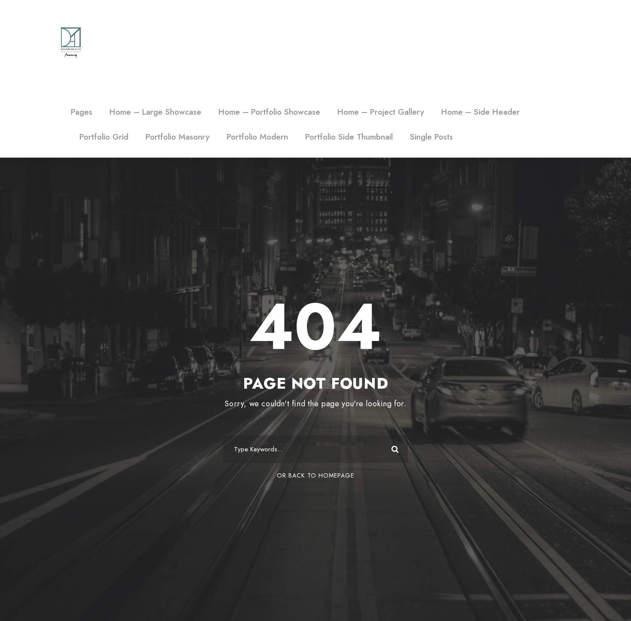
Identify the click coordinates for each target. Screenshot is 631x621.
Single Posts (431, 137)
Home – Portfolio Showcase (269, 112)
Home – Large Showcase (155, 112)
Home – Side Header (480, 112)
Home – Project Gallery (380, 112)
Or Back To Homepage (315, 475)
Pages (81, 112)
